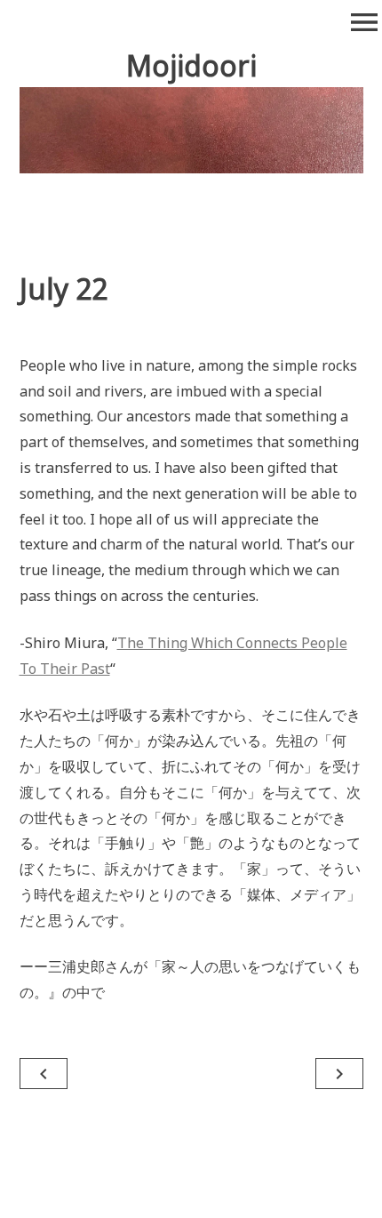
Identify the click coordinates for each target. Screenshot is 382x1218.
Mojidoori (191, 65)
